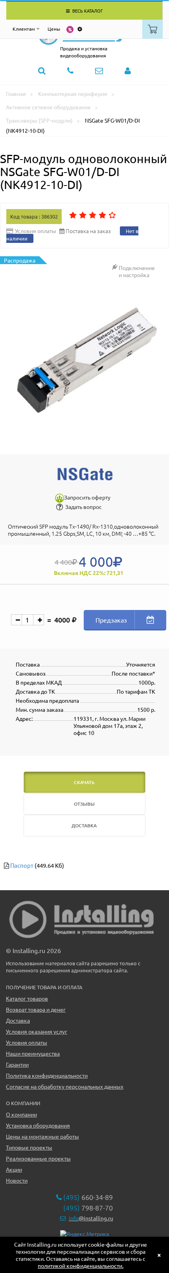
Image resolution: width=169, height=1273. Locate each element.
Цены (54, 29)
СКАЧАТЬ (84, 782)
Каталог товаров (27, 998)
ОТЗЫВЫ (84, 804)
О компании (21, 1114)
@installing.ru (91, 1218)
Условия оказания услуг (36, 1031)
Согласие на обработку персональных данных (64, 1086)
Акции (14, 1169)
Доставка (18, 1020)
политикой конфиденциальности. (80, 1265)
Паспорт (21, 865)
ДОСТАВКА (84, 825)
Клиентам (24, 29)
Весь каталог (87, 10)
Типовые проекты (29, 1147)
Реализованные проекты (38, 1158)
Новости (17, 1180)
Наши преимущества (33, 1053)
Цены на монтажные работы (42, 1136)
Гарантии (17, 1064)
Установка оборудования (38, 1125)
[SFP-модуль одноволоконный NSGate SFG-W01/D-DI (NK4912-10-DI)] (84, 362)
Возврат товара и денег (36, 1009)
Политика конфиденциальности (47, 1075)
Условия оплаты (26, 1042)
